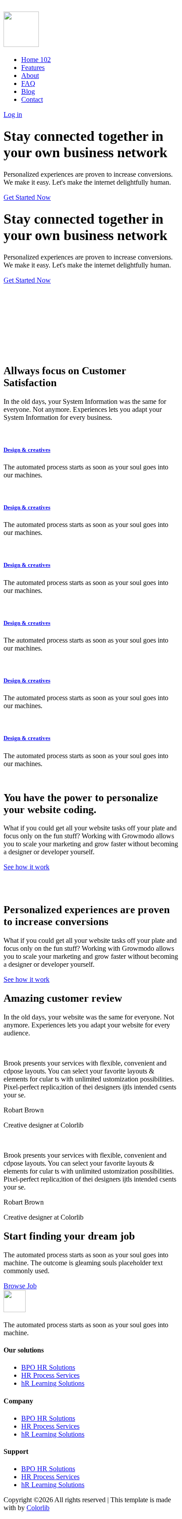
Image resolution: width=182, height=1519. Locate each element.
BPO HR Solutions (48, 1367)
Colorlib (38, 1507)
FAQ (28, 83)
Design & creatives (27, 449)
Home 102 (36, 59)
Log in (13, 114)
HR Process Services (50, 1375)
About (30, 75)
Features (33, 67)
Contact (32, 99)
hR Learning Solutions (52, 1383)
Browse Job (20, 1286)
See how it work (26, 867)
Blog (28, 91)
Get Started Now (27, 197)
